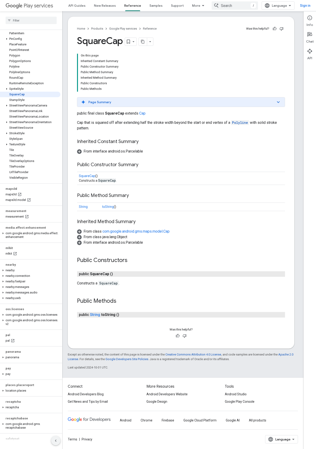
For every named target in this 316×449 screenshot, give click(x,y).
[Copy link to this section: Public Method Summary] (133, 196)
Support (177, 5)
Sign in (305, 5)
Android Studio (236, 394)
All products (257, 420)
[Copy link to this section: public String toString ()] (123, 315)
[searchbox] (31, 20)
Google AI (233, 420)
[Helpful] (274, 28)
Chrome (146, 420)
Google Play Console (239, 401)
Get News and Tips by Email (88, 401)
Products (97, 28)
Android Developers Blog (86, 394)
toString (108, 207)
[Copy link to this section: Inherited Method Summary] (140, 222)
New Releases (105, 5)
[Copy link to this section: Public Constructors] (132, 260)
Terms (72, 439)
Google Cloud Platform (200, 420)
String (83, 207)
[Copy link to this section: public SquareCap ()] (117, 274)
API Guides (77, 5)
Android (125, 420)
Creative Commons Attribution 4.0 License (193, 354)
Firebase (168, 420)
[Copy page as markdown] (143, 42)
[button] (30, 39)
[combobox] (235, 5)
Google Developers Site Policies (126, 359)
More (196, 5)
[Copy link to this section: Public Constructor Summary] (143, 165)
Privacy (87, 439)
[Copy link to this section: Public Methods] (121, 301)
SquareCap (87, 176)
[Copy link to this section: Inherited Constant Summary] (143, 142)
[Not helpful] (281, 28)
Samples (156, 5)
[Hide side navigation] (55, 440)
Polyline (240, 122)
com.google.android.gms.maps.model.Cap (136, 231)
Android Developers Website (167, 394)
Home (81, 28)
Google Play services (123, 28)
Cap (142, 113)
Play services (38, 6)
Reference (132, 5)
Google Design (156, 401)
